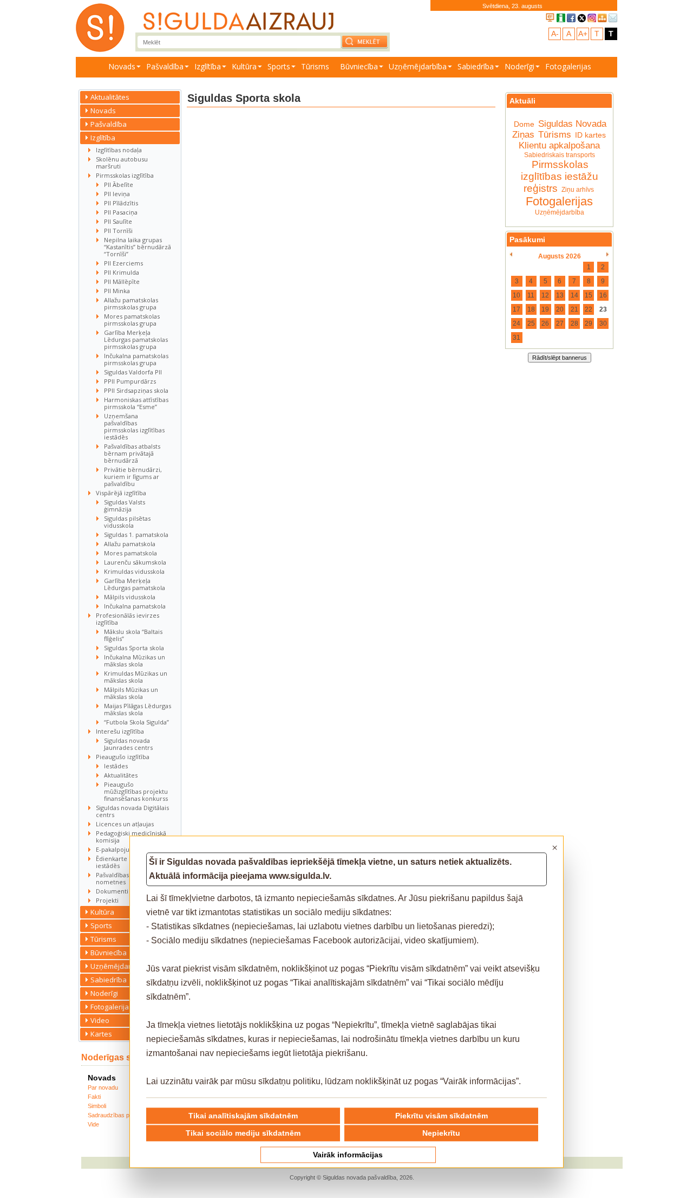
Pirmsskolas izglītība (125, 175)
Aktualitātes (109, 97)
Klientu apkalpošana (559, 145)
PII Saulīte (118, 221)
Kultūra (244, 66)
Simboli (97, 1106)
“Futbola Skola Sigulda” (136, 722)
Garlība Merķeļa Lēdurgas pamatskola (134, 584)
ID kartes (590, 135)
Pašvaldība (165, 66)
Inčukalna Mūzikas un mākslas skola (134, 660)
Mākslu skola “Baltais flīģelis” (133, 635)
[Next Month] (607, 254)
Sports (278, 66)
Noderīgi (519, 66)
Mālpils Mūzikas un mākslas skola (131, 693)
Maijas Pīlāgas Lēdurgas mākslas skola (137, 709)
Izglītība (207, 66)
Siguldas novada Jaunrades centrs (128, 744)
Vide (93, 1124)
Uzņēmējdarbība (418, 66)
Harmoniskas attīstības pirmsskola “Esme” (136, 403)
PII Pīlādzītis (121, 203)
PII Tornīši (118, 230)
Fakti (94, 1096)
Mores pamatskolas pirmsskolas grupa (132, 319)
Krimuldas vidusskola (134, 571)
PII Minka (117, 291)
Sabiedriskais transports (559, 155)
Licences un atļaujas (125, 824)
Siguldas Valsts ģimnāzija (124, 505)
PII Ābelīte (118, 184)
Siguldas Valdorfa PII (133, 372)
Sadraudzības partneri (117, 1115)
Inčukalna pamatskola (135, 606)
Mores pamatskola (130, 553)
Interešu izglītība (120, 731)
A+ (582, 33)
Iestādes (116, 766)
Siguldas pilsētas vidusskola (127, 521)
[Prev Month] (510, 254)
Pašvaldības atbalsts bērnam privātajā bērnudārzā (132, 453)
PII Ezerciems (123, 263)
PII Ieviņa (117, 194)
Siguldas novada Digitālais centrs (132, 811)
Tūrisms (315, 66)
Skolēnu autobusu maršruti (122, 162)
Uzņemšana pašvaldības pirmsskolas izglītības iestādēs (134, 426)
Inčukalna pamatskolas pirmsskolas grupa (136, 359)
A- (555, 33)
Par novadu (103, 1087)
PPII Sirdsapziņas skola (136, 390)
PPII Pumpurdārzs (130, 381)
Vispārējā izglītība (121, 493)
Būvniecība (359, 66)
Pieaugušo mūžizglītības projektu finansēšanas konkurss (136, 791)
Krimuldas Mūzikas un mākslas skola (135, 676)
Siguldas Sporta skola (134, 648)
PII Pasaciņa (121, 212)
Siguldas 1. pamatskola (136, 534)
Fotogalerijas (568, 66)
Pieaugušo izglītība (122, 757)
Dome (524, 124)
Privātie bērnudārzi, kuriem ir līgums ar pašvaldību (133, 476)
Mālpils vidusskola (129, 597)
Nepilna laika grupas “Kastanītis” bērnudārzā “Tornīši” (137, 247)
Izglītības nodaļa (119, 150)
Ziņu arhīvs (577, 189)
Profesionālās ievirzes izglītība (127, 618)
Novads (121, 66)
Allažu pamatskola (129, 544)
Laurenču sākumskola (135, 562)
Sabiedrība (475, 66)
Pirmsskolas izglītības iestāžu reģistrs (559, 176)
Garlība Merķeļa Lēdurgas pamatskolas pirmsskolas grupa (136, 339)
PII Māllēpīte (122, 281)
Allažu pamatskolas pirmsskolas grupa (131, 303)
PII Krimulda (121, 272)
